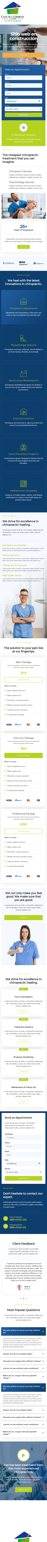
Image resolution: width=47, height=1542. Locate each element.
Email (6, 90)
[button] (20, 1298)
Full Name (9, 1134)
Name (7, 74)
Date (6, 98)
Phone (7, 82)
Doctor (7, 105)
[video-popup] (23, 1455)
